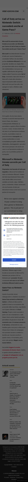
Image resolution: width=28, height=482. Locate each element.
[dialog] (14, 241)
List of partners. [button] (21, 247)
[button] (14, 239)
